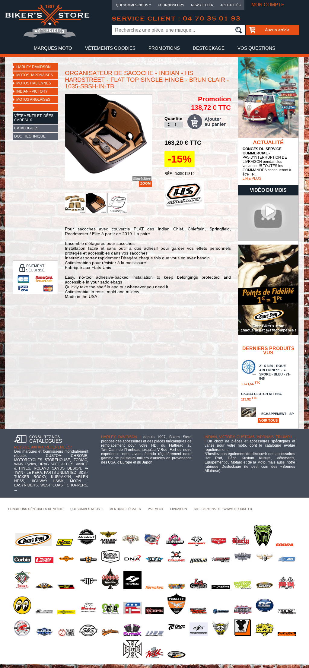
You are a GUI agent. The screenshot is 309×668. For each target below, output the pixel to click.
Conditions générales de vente (35, 509)
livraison (178, 509)
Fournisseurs (171, 5)
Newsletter (202, 5)
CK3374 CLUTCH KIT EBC (261, 396)
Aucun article (277, 29)
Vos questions (256, 48)
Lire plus (252, 178)
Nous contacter (154, 60)
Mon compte (268, 4)
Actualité (268, 142)
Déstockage (209, 48)
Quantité (173, 118)
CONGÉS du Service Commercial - (262, 151)
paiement (155, 509)
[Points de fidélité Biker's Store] (268, 334)
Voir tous (268, 420)
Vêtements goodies (110, 48)
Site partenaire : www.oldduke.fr (223, 509)
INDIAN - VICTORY (32, 91)
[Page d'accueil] (47, 36)
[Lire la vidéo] (268, 239)
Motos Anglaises (33, 99)
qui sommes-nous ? (86, 509)
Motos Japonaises (34, 75)
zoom (145, 183)
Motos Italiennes (33, 83)
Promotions (164, 48)
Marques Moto (53, 48)
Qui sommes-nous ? (133, 5)
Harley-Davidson (33, 67)
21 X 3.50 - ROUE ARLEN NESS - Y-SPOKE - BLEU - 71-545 (266, 375)
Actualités (230, 5)
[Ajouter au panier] (209, 121)
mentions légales (125, 509)
